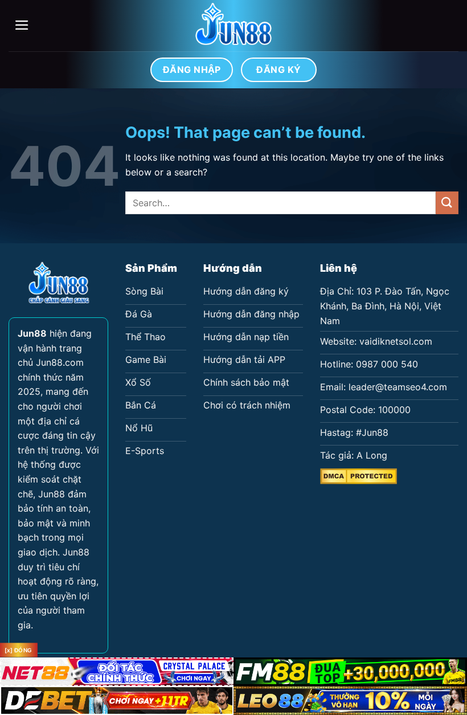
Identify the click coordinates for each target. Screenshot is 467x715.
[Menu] (22, 25)
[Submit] (447, 202)
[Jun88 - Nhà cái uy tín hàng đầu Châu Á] (233, 25)
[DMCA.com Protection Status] (358, 475)
